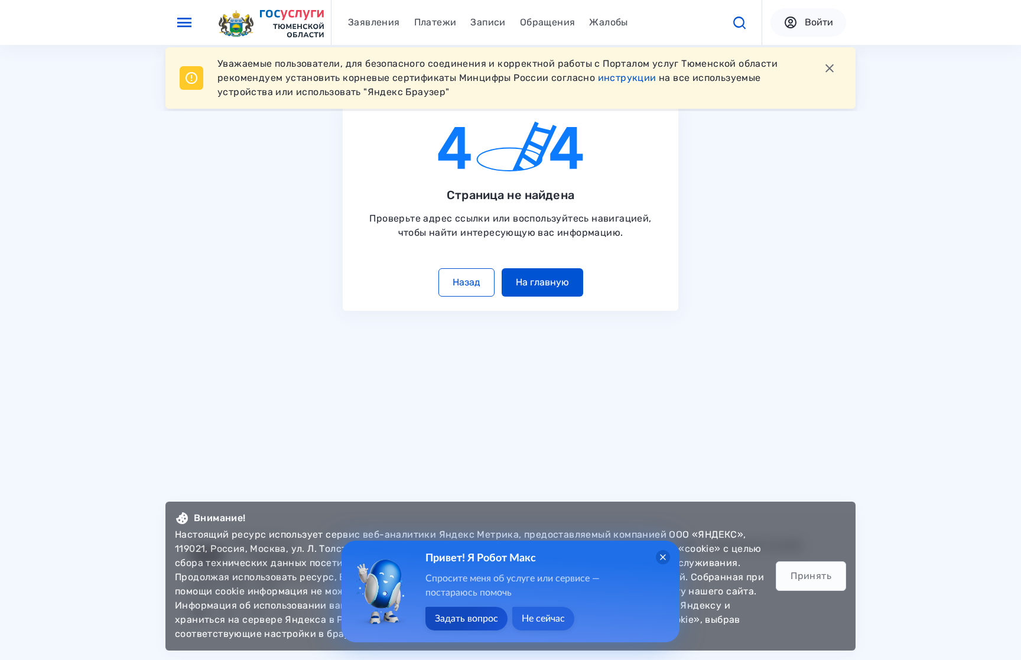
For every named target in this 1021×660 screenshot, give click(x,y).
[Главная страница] (270, 22)
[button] (739, 22)
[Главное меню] (184, 22)
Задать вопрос (466, 618)
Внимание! (220, 518)
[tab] (374, 22)
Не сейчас (543, 618)
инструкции (627, 77)
